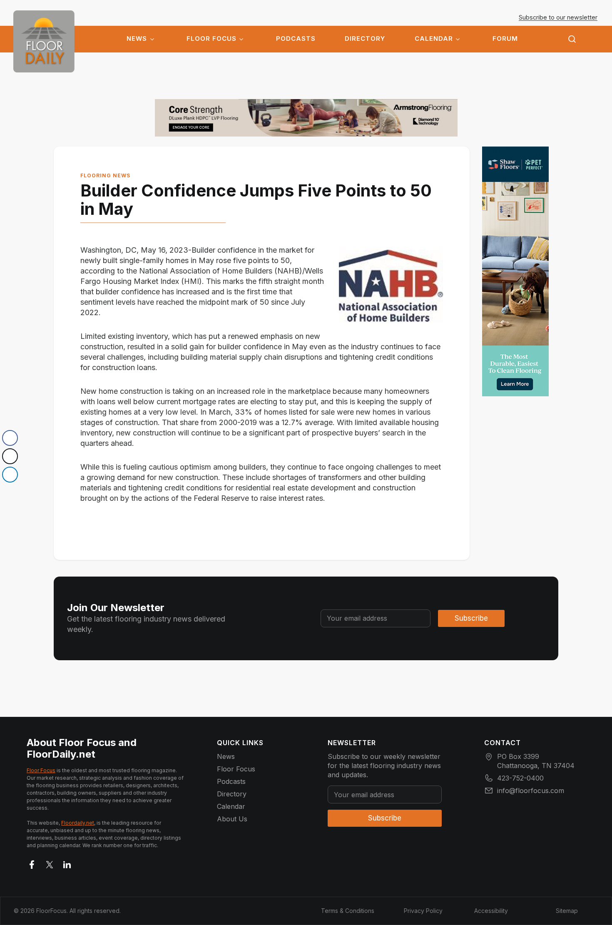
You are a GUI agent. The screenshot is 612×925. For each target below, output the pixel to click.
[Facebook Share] (10, 438)
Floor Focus (211, 38)
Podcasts (296, 38)
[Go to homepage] (44, 41)
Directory (365, 38)
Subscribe (471, 618)
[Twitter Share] (10, 456)
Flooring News (105, 175)
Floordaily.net (77, 823)
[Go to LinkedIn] (67, 863)
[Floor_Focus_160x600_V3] (306, 118)
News (137, 38)
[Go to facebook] (32, 863)
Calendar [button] (434, 38)
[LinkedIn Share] (10, 474)
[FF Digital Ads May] (515, 271)
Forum (505, 38)
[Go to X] (49, 863)
